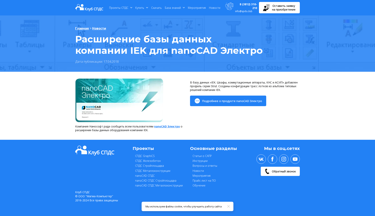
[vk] (261, 159)
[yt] (295, 159)
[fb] (272, 159)
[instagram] (283, 159)
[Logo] (89, 7)
